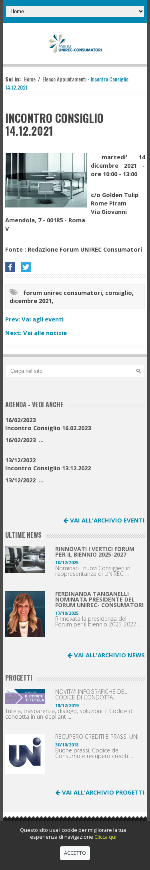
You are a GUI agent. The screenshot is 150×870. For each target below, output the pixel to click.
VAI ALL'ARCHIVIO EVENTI (106, 520)
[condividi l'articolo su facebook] (12, 267)
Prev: (13, 319)
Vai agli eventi (43, 319)
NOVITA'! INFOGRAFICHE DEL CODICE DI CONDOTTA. (91, 694)
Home (30, 79)
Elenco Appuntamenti (64, 79)
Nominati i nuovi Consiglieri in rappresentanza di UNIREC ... (92, 571)
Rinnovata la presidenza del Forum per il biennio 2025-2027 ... (98, 621)
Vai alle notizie (45, 333)
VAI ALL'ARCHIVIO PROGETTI (102, 792)
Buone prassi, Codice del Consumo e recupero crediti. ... (94, 753)
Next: (14, 333)
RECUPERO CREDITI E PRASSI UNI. (97, 737)
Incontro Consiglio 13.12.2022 (48, 464)
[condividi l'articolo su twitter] (28, 267)
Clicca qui (105, 836)
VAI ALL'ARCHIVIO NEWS (108, 655)
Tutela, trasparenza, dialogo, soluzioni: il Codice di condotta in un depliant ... (69, 714)
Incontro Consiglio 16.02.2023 (48, 424)
